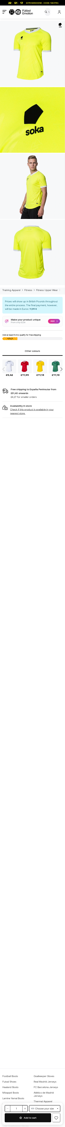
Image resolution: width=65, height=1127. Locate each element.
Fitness (28, 290)
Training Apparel (11, 290)
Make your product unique (26, 319)
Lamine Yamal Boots (13, 1098)
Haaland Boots (10, 1087)
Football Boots (10, 1076)
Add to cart (29, 1117)
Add (52, 321)
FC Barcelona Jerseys (46, 1087)
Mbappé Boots (10, 1092)
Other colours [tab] (32, 351)
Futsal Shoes (9, 1081)
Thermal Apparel (43, 1101)
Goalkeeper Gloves (44, 1076)
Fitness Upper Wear (47, 290)
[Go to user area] (59, 12)
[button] (32, 410)
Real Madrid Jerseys (45, 1081)
